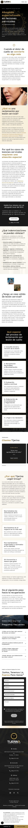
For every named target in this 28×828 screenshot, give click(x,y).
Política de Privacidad (9, 722)
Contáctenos (14, 218)
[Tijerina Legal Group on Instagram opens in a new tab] (10, 792)
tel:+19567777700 (15, 822)
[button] (2, 823)
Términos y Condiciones (8, 805)
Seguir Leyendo (14, 458)
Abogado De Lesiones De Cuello (13, 8)
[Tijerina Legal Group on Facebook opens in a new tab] (14, 792)
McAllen (15, 748)
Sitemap (14, 806)
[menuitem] (10, 792)
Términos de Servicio (19, 722)
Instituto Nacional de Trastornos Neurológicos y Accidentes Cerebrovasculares (14, 134)
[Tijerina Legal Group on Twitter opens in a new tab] (17, 792)
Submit (14, 715)
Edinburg (15, 775)
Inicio (3, 8)
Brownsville (15, 763)
